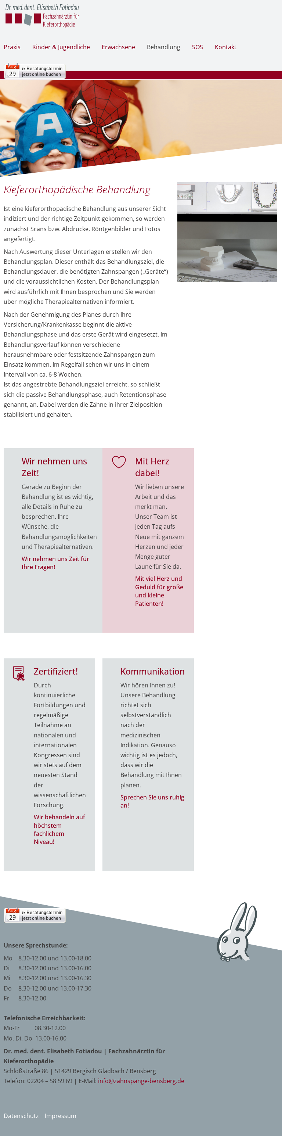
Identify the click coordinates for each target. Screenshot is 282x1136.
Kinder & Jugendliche (61, 47)
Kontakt (225, 47)
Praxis (12, 47)
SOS (197, 47)
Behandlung (163, 47)
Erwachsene (118, 47)
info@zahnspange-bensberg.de (141, 1081)
